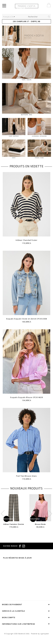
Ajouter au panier (26, 391)
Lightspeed (44, 634)
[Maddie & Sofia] (33, 6)
